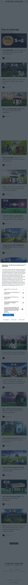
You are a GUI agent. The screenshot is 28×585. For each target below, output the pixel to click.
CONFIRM (8, 315)
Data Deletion (6, 319)
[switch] (23, 293)
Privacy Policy (22, 319)
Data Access (14, 319)
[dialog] (14, 292)
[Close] (25, 265)
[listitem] (14, 290)
